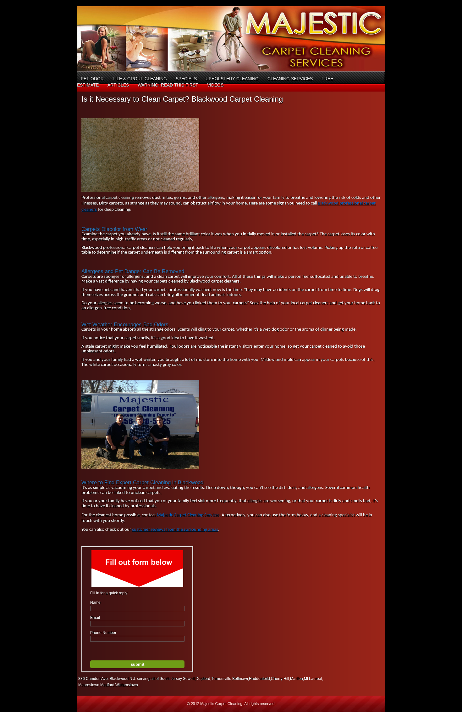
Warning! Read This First (168, 84)
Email (95, 617)
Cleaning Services (290, 78)
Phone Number (103, 633)
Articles (118, 84)
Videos (215, 84)
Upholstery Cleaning (232, 78)
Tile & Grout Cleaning (140, 78)
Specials (186, 78)
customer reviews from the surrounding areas (175, 529)
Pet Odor (92, 78)
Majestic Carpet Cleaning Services (188, 515)
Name (95, 602)
